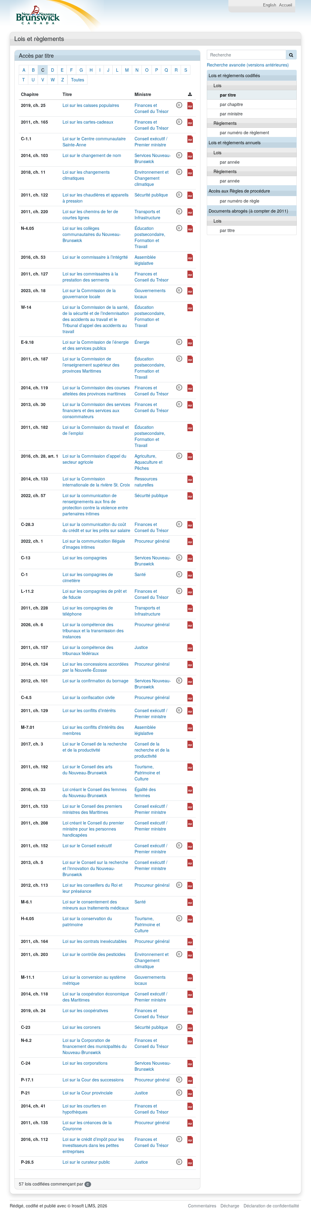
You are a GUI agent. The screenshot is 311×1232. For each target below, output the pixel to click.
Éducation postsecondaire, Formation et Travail (150, 237)
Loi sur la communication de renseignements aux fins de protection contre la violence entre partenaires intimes (95, 504)
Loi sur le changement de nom (92, 155)
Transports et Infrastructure (147, 214)
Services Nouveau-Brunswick (153, 158)
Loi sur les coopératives (85, 1010)
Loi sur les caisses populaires (91, 105)
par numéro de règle (239, 201)
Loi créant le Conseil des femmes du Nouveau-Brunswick (95, 792)
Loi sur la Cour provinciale (88, 1093)
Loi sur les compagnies (85, 558)
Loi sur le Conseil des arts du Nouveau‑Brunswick (87, 769)
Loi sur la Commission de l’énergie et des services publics (96, 345)
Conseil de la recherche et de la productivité (152, 750)
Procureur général (152, 541)
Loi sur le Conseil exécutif (87, 845)
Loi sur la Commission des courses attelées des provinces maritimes (96, 390)
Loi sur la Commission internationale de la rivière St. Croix (96, 482)
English (269, 5)
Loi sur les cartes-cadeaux (88, 122)
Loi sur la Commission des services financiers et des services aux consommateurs (96, 410)
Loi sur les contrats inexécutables (95, 941)
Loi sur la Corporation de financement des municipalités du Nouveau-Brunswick (95, 1046)
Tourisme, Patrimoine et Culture (147, 772)
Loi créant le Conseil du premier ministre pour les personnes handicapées (93, 829)
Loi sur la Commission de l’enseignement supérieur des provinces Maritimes (91, 365)
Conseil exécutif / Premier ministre (151, 141)
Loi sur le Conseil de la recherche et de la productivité (95, 747)
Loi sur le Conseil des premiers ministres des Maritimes (92, 809)
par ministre (231, 114)
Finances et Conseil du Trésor (152, 108)
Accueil (285, 5)
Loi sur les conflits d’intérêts (89, 710)
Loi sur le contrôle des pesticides (94, 954)
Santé (140, 574)
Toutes (77, 80)
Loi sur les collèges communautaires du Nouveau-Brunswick (92, 234)
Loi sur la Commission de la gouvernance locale (89, 293)
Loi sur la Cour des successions (93, 1080)
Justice (141, 647)
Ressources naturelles (146, 482)
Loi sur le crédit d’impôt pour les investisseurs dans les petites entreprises (93, 1145)
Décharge (229, 1206)
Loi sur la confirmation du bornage (95, 680)
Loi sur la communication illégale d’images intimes (94, 544)
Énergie (142, 342)
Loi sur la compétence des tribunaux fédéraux (88, 650)
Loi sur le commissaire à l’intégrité (95, 257)
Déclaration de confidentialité (271, 1206)
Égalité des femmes (145, 792)
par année (230, 162)
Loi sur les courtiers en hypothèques (84, 1109)
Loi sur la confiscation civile (89, 697)
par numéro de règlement (244, 132)
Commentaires (202, 1206)
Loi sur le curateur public (86, 1162)
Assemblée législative (145, 260)
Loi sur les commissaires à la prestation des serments (90, 277)
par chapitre (231, 104)
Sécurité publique (151, 195)
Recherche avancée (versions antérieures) (248, 65)
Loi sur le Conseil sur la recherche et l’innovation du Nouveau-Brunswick (95, 868)
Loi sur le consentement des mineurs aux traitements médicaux (96, 905)
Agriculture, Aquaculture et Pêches (148, 462)
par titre (228, 95)
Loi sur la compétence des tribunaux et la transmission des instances (93, 630)
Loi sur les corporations (85, 1063)
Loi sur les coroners (82, 1027)
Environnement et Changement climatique (152, 178)
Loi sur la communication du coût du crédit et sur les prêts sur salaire (96, 527)
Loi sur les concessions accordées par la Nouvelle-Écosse (95, 667)
